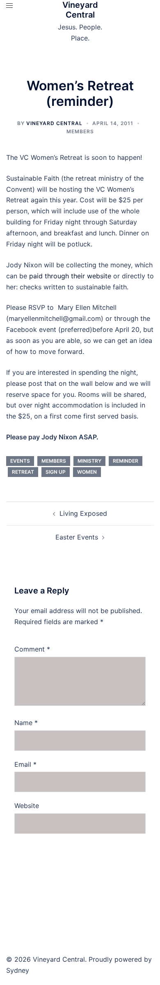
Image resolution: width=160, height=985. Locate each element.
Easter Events (76, 537)
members (80, 131)
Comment (32, 649)
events (20, 461)
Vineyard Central (80, 10)
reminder (125, 461)
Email (25, 764)
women (87, 472)
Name (26, 723)
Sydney (17, 970)
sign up (56, 472)
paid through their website (70, 276)
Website (26, 805)
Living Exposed (83, 513)
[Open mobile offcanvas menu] (9, 5)
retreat (23, 472)
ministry (89, 461)
